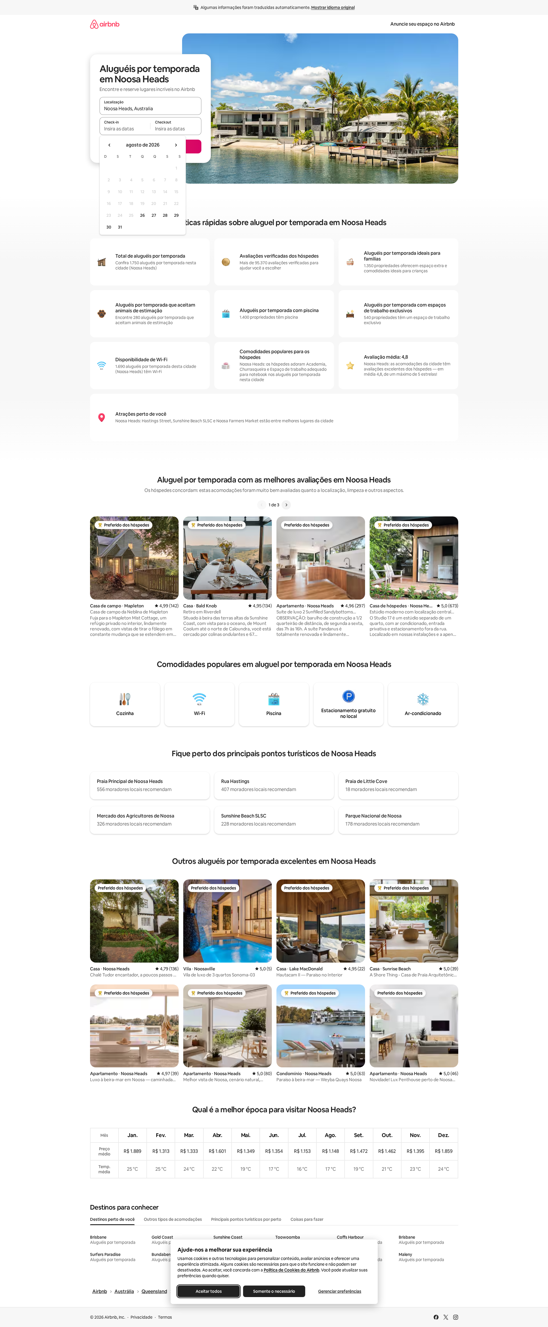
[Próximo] (286, 504)
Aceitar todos (208, 1291)
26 (142, 215)
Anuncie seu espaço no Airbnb (422, 24)
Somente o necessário (274, 1291)
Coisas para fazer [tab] (307, 1219)
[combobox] (150, 108)
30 (108, 227)
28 (165, 215)
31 (120, 227)
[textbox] (125, 128)
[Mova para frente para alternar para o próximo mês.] (175, 145)
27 (154, 215)
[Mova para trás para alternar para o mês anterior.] (109, 145)
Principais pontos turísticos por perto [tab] (246, 1219)
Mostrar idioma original (333, 7)
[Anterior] (261, 504)
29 (176, 215)
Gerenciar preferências (339, 1291)
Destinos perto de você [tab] (112, 1219)
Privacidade (141, 1317)
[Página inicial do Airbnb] (104, 24)
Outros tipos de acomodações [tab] (173, 1219)
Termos (165, 1317)
